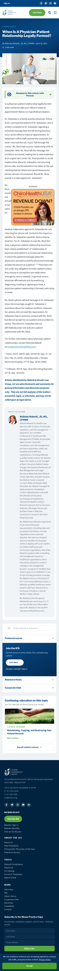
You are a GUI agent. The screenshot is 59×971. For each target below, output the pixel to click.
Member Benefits (12, 828)
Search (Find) (10, 877)
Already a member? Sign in (16, 669)
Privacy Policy (45, 959)
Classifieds (9, 906)
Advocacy (8, 889)
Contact (8, 909)
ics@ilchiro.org (10, 797)
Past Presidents (11, 845)
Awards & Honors (12, 852)
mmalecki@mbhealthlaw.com (21, 346)
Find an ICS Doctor (12, 831)
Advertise (8, 902)
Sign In (7, 3)
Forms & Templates (13, 874)
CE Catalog (9, 871)
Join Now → (14, 662)
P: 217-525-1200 (11, 791)
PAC (6, 892)
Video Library (10, 896)
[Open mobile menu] (55, 12)
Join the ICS (13, 819)
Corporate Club (11, 899)
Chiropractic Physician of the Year (19, 849)
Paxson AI (8, 867)
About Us (8, 842)
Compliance (9, 26)
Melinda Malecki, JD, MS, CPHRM (33, 418)
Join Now (37, 12)
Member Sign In (11, 825)
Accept (29, 965)
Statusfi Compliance (13, 864)
